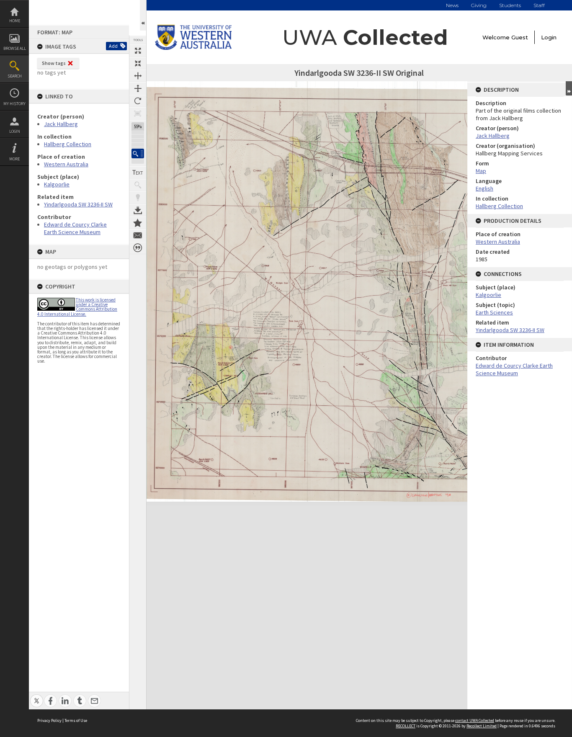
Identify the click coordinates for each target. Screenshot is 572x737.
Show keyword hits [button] (137, 185)
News (452, 5)
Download (137, 210)
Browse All (14, 48)
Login (14, 131)
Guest (519, 37)
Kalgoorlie (57, 184)
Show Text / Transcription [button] (137, 172)
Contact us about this (137, 235)
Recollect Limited (481, 726)
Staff (539, 5)
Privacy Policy (49, 720)
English (484, 188)
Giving (479, 5)
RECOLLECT (405, 726)
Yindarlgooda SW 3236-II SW (78, 204)
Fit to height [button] (137, 88)
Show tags (54, 63)
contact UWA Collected (474, 720)
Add (113, 46)
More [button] (14, 159)
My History (14, 103)
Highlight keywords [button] (137, 197)
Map (481, 171)
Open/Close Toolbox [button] (143, 15)
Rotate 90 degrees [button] (137, 101)
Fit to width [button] (137, 76)
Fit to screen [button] (137, 63)
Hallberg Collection (67, 144)
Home (14, 20)
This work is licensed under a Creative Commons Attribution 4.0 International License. (77, 307)
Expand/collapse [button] (569, 88)
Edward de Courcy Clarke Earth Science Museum (75, 228)
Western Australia (66, 164)
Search (15, 76)
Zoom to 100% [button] (137, 113)
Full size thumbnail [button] (137, 50)
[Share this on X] (36, 696)
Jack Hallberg (61, 124)
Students (510, 5)
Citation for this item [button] (137, 248)
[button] (137, 153)
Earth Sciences (494, 312)
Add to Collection (137, 222)
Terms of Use (75, 720)
